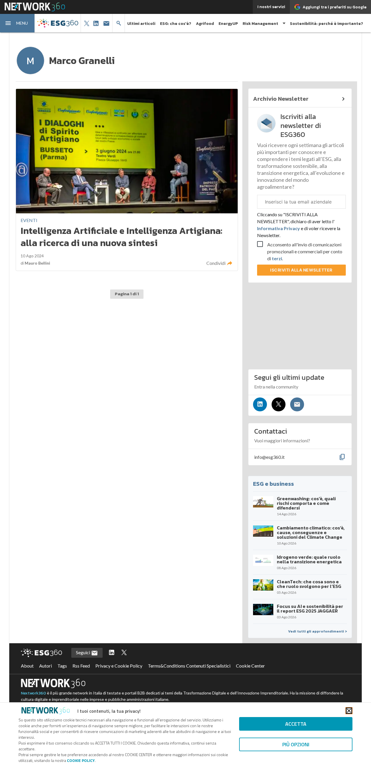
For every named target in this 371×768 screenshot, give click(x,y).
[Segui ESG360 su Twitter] (124, 652)
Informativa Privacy (279, 228)
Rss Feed (81, 665)
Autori (45, 665)
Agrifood (205, 24)
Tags (62, 665)
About (27, 665)
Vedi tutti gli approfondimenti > (317, 631)
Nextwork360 (33, 693)
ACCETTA (295, 724)
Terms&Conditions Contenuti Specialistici (189, 665)
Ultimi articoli (141, 24)
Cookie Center (250, 665)
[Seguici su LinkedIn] (260, 404)
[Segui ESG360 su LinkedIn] (111, 652)
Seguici (83, 652)
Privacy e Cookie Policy (118, 665)
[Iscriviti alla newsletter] (297, 404)
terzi (277, 258)
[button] (17, 23)
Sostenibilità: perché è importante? (326, 24)
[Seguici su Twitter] (278, 404)
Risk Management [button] (260, 24)
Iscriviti (301, 269)
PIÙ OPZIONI (295, 744)
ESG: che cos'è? (175, 24)
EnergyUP (228, 24)
